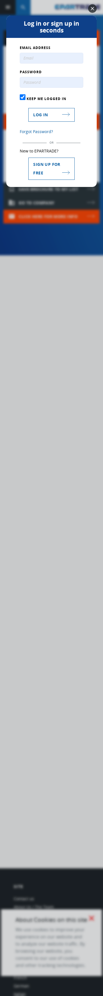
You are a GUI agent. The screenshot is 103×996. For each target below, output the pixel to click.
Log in (40, 114)
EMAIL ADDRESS (35, 48)
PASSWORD (31, 72)
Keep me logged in (45, 98)
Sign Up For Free (46, 169)
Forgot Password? (36, 131)
